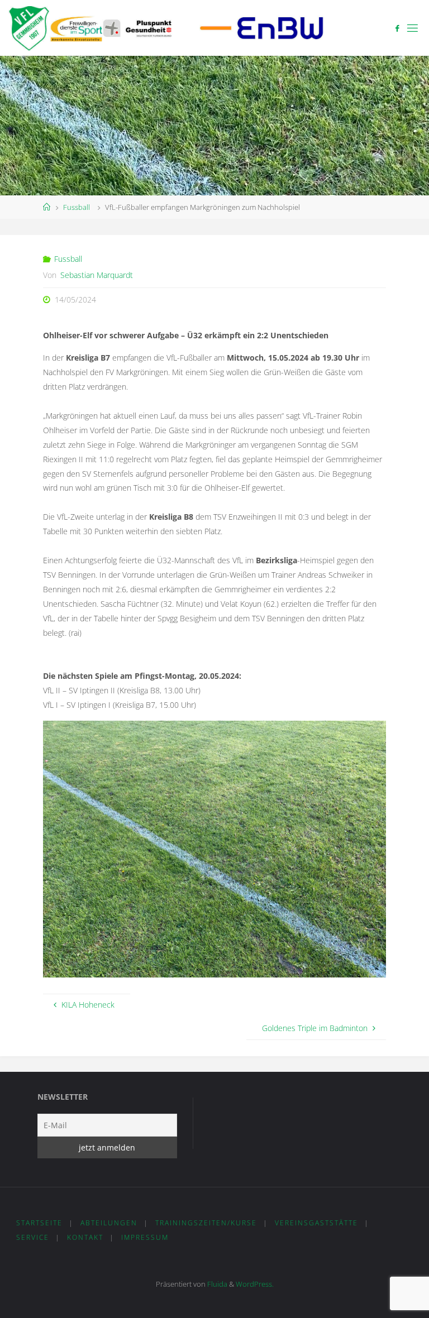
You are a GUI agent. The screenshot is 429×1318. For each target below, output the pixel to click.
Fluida (216, 1284)
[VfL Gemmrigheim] (166, 27)
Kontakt (85, 1237)
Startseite (39, 1223)
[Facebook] (397, 28)
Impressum (145, 1237)
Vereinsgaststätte (316, 1223)
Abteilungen (108, 1223)
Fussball (76, 207)
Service (32, 1237)
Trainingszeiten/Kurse (206, 1223)
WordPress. (255, 1284)
